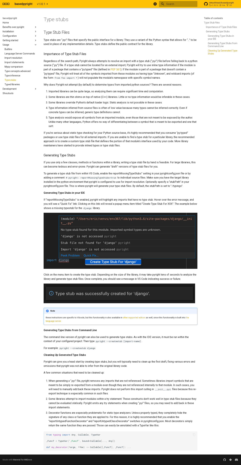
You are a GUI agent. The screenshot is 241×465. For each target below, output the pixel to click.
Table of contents (213, 18)
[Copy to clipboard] (194, 435)
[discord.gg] (236, 459)
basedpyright (10, 18)
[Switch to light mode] (155, 4)
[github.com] (224, 459)
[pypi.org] (230, 459)
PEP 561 (115, 69)
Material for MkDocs (22, 459)
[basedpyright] (6, 4)
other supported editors (134, 317)
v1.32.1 (41, 4)
